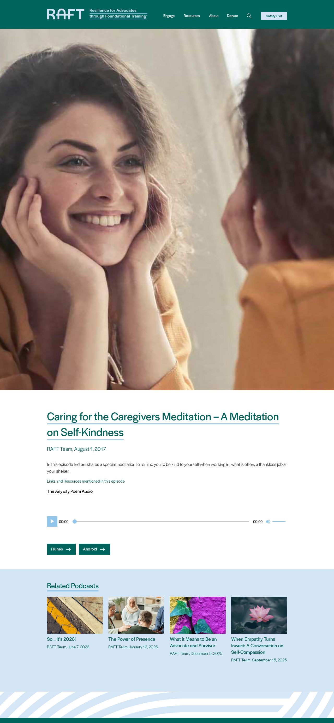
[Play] (51, 521)
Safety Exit (274, 15)
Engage (169, 15)
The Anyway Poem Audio (70, 491)
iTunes (57, 548)
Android (90, 548)
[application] (167, 521)
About (213, 15)
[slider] (279, 521)
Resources (192, 15)
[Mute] (268, 521)
